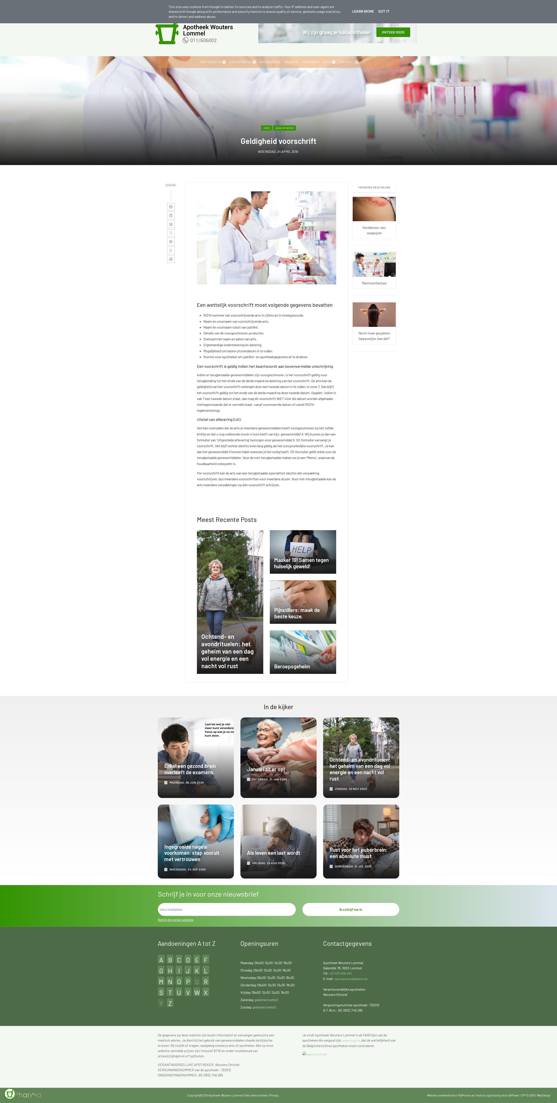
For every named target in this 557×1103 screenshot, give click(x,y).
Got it (383, 11)
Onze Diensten (210, 62)
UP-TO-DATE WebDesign (535, 1095)
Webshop (292, 62)
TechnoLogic (483, 1095)
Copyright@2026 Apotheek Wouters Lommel (214, 1095)
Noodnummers (269, 62)
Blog (327, 62)
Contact (345, 62)
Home (266, 128)
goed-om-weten (284, 128)
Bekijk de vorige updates (175, 919)
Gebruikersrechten (256, 1095)
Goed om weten (240, 62)
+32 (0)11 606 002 (340, 973)
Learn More (363, 11)
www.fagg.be (351, 1040)
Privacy (274, 1095)
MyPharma (464, 1095)
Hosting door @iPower (505, 1095)
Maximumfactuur (374, 283)
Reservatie (311, 62)
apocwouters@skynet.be (351, 979)
